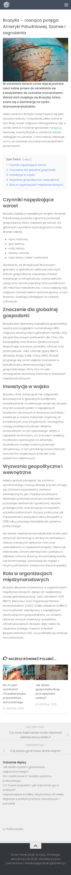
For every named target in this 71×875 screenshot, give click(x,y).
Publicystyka (14, 829)
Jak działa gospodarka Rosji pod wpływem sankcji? (48, 691)
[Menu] (66, 5)
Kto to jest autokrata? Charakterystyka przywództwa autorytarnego (14, 693)
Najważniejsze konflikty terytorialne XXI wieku (33, 794)
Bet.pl (58, 128)
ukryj (27, 159)
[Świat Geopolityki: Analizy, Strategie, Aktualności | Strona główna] (7, 5)
